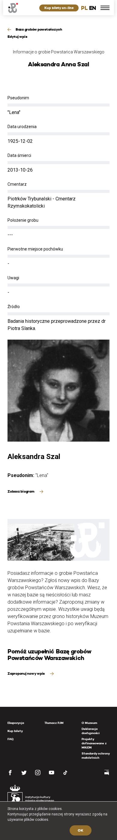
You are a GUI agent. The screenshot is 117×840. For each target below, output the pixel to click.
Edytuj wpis (17, 36)
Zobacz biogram (21, 491)
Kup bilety (15, 731)
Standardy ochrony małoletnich (96, 756)
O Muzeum (89, 723)
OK (80, 830)
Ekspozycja (16, 723)
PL (84, 7)
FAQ (11, 739)
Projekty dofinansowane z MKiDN (94, 743)
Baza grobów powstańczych (39, 29)
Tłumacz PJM (54, 723)
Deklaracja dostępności (91, 731)
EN (92, 7)
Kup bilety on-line (59, 8)
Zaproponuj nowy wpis (27, 673)
